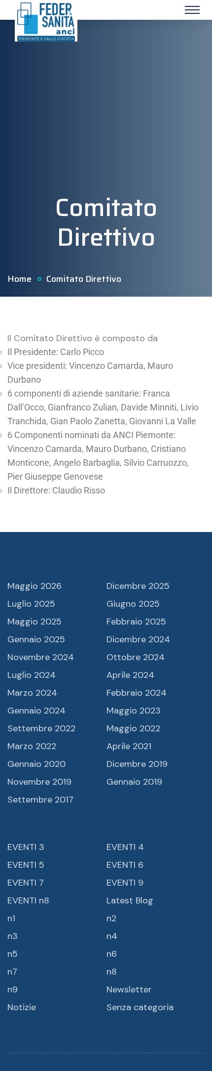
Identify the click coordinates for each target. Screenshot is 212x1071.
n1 (11, 918)
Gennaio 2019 (134, 782)
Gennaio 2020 (36, 764)
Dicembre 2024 (138, 639)
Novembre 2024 (40, 657)
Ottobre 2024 (135, 657)
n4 (111, 936)
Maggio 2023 (133, 710)
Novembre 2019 (39, 782)
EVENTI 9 (124, 883)
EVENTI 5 (25, 865)
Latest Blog (129, 900)
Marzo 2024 (32, 693)
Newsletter (129, 989)
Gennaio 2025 (36, 639)
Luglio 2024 (31, 675)
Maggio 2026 (34, 586)
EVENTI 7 (25, 883)
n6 (111, 954)
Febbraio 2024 (136, 693)
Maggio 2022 (133, 728)
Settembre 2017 (40, 799)
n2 (111, 918)
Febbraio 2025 (136, 621)
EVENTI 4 (125, 847)
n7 (12, 972)
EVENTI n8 (28, 900)
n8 (111, 972)
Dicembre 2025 (138, 586)
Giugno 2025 (133, 604)
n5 (12, 954)
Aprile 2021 (128, 746)
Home (19, 279)
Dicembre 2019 (137, 764)
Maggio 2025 (34, 621)
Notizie (21, 1007)
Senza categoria (140, 1007)
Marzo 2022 (31, 746)
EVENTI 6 (124, 865)
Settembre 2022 (41, 728)
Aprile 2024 (130, 675)
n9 (12, 989)
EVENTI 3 (25, 847)
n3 (12, 936)
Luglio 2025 (31, 604)
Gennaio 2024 (36, 710)
